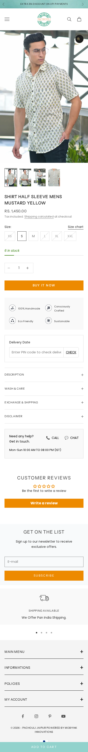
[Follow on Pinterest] (51, 716)
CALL (52, 438)
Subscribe (44, 575)
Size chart (75, 227)
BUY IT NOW (44, 285)
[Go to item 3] (39, 177)
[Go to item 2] (25, 177)
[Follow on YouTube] (64, 716)
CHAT (72, 438)
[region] (44, 607)
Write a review (44, 503)
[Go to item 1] (11, 177)
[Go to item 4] (54, 177)
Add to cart (44, 747)
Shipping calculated (39, 216)
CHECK (71, 352)
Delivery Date (19, 342)
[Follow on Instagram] (37, 716)
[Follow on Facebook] (24, 716)
